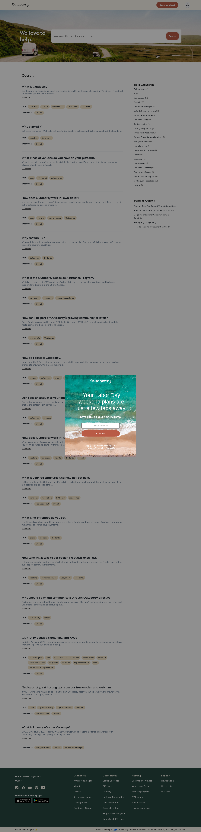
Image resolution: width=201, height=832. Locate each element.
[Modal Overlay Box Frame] (100, 416)
